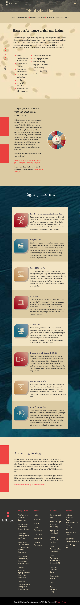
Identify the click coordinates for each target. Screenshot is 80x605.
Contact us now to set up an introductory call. (29, 485)
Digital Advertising (23, 17)
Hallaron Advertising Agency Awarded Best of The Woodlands (24, 573)
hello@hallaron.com (72, 541)
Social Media (50, 17)
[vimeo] (67, 547)
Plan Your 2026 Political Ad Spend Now (23, 517)
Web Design (59, 17)
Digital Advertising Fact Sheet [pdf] (55, 549)
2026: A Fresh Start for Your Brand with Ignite (23, 526)
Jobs (52, 583)
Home (67, 17)
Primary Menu (74, 3)
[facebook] (70, 545)
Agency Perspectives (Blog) (54, 589)
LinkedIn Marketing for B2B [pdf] (54, 540)
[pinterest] (70, 547)
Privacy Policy (61, 602)
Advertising (41, 17)
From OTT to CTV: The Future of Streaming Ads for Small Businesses (24, 547)
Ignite (13, 17)
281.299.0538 (70, 539)
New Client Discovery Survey (53, 569)
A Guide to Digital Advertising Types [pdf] (56, 524)
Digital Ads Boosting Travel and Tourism (23, 535)
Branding (33, 17)
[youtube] (74, 545)
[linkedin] (67, 545)
